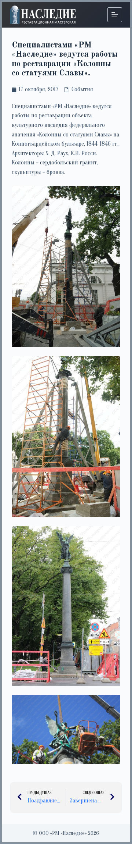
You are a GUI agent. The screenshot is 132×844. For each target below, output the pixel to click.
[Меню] (114, 14)
